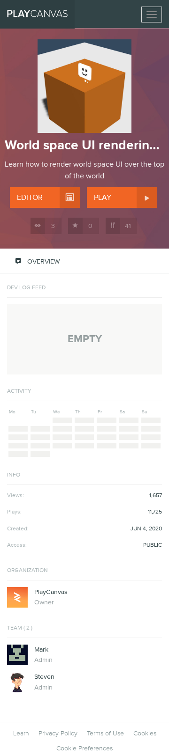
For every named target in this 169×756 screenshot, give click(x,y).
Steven (44, 677)
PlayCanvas (51, 592)
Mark (41, 649)
